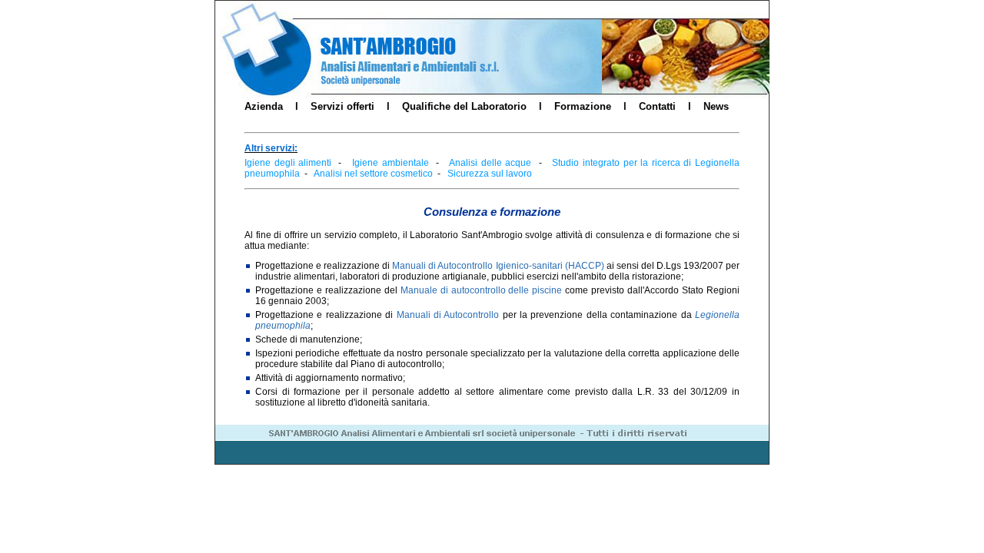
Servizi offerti (342, 106)
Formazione (582, 106)
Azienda (263, 106)
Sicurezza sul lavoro (489, 173)
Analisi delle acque (490, 162)
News (716, 106)
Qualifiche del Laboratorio (464, 106)
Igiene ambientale (390, 162)
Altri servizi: (271, 148)
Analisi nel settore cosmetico (373, 173)
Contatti (657, 106)
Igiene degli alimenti (287, 162)
